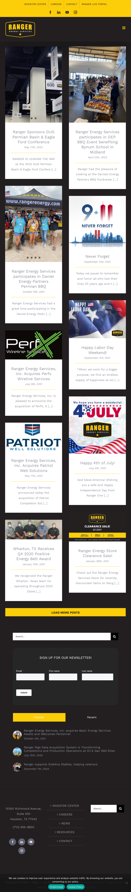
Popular (39, 717)
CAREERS (65, 814)
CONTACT (65, 841)
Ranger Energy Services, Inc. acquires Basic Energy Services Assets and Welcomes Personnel (67, 732)
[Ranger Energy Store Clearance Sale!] (97, 526)
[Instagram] (21, 850)
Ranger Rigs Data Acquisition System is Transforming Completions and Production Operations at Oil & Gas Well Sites (69, 749)
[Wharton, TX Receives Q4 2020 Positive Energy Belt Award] (33, 530)
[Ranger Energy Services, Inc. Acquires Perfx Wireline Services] (33, 344)
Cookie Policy (75, 886)
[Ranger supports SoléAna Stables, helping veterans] (17, 765)
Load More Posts (66, 612)
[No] (126, 883)
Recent (92, 717)
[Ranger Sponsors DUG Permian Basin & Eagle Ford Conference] (33, 84)
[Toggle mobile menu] (124, 28)
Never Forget (97, 218)
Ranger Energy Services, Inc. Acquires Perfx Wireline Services (33, 340)
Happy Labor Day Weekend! (97, 316)
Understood (56, 886)
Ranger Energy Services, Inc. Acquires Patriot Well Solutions (33, 432)
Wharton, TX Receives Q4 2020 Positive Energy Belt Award (33, 524)
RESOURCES (65, 832)
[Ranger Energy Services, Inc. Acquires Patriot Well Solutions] (33, 437)
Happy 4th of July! (97, 422)
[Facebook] (12, 841)
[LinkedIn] (21, 841)
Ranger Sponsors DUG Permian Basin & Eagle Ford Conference (33, 137)
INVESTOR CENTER (65, 805)
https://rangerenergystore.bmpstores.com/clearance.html (97, 522)
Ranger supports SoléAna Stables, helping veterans (61, 764)
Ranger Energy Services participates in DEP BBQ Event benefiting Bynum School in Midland (97, 142)
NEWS (65, 823)
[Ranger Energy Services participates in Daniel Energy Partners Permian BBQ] (33, 224)
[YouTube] (30, 841)
